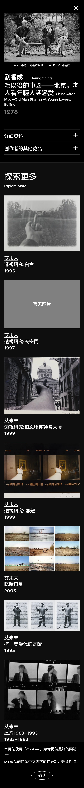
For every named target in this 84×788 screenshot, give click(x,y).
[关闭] (76, 8)
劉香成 (13, 77)
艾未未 (11, 258)
